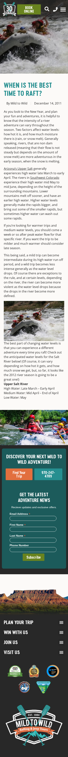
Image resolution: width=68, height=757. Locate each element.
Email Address (20, 513)
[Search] (47, 9)
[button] (61, 622)
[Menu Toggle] (63, 9)
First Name (18, 524)
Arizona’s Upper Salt (18, 169)
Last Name (18, 535)
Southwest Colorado (44, 178)
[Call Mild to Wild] (55, 9)
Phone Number (19, 545)
